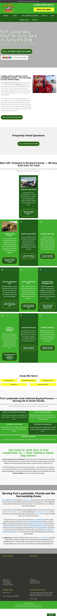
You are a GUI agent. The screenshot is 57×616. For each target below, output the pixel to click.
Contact (34, 20)
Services (5, 15)
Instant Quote (24, 20)
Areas (15, 15)
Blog (52, 15)
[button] (14, 57)
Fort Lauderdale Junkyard (30, 15)
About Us (45, 15)
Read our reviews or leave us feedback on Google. (28, 1)
